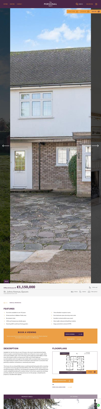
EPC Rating (74, 396)
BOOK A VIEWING (70, 334)
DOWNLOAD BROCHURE (60, 380)
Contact (19, 4)
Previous (5, 145)
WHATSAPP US (71, 339)
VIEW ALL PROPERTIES (15, 302)
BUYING (6, 4)
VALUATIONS (89, 4)
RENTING (12, 4)
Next (95, 145)
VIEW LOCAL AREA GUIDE (59, 387)
